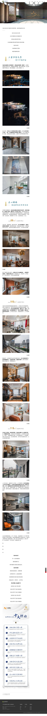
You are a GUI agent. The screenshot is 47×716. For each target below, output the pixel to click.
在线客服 (45, 568)
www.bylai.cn (5, 708)
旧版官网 (31, 709)
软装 (39, 1)
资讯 (37, 1)
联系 (42, 1)
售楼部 (20, 706)
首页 (29, 1)
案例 (34, 1)
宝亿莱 (32, 1)
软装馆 (20, 709)
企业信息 (31, 706)
